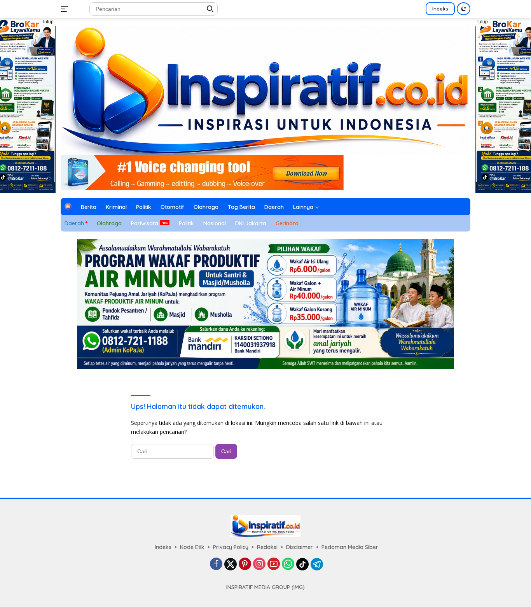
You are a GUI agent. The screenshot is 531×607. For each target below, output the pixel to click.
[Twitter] (230, 564)
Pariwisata (144, 223)
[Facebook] (216, 564)
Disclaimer (299, 547)
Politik (143, 207)
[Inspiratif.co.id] (265, 89)
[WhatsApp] (288, 564)
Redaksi (267, 547)
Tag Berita (241, 207)
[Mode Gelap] (463, 8)
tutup (48, 22)
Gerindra (287, 223)
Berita (88, 207)
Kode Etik (192, 547)
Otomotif (172, 207)
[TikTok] (302, 564)
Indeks (440, 8)
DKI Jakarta (250, 223)
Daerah (274, 207)
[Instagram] (259, 564)
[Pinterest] (245, 564)
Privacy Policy (230, 547)
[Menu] (66, 9)
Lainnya (303, 207)
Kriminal (116, 207)
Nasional (214, 223)
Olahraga (206, 207)
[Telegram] (317, 564)
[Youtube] (273, 564)
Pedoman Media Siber (349, 547)
